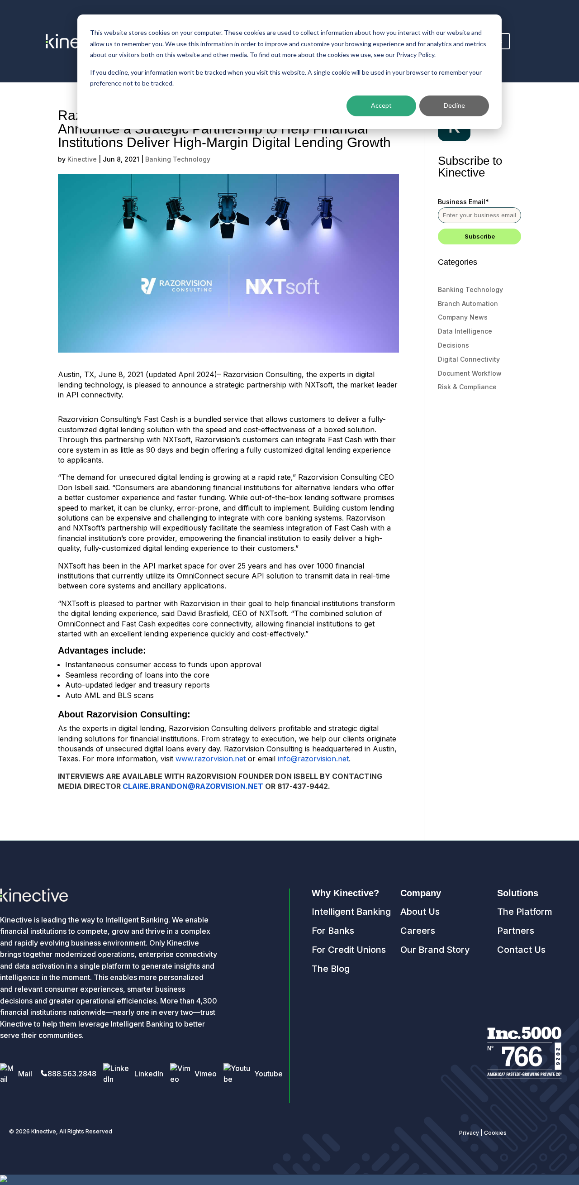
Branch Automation (468, 303)
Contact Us (521, 949)
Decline (454, 105)
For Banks (333, 930)
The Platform (524, 911)
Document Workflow (470, 373)
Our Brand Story (435, 949)
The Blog (331, 968)
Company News (463, 317)
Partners (515, 930)
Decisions (453, 345)
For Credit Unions (349, 949)
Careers (417, 930)
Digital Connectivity (469, 359)
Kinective (82, 159)
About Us (420, 911)
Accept (381, 105)
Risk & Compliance (467, 387)
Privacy (469, 1132)
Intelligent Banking (351, 911)
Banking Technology (177, 159)
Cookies (495, 1132)
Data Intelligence (465, 331)
